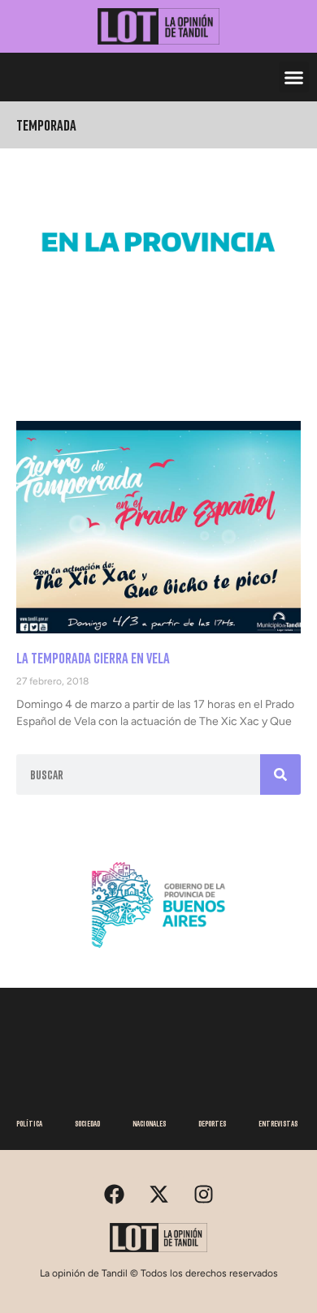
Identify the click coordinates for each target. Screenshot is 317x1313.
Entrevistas (277, 1123)
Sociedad (87, 1123)
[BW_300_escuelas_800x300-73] (158, 290)
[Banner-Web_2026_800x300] (158, 954)
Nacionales (149, 1123)
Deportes (212, 1123)
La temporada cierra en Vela (93, 658)
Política (29, 1123)
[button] (294, 77)
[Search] (280, 774)
